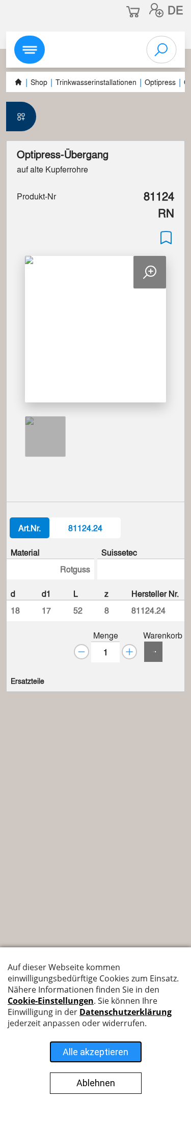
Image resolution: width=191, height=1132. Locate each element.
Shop (39, 82)
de (175, 10)
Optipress (160, 82)
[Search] (161, 50)
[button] (156, 10)
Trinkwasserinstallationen (96, 82)
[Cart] (153, 652)
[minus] (81, 651)
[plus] (129, 651)
